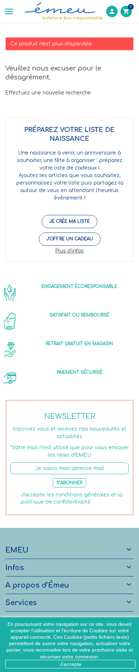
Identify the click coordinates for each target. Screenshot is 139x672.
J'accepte (70, 664)
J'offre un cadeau (69, 238)
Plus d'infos (69, 251)
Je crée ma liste (69, 221)
